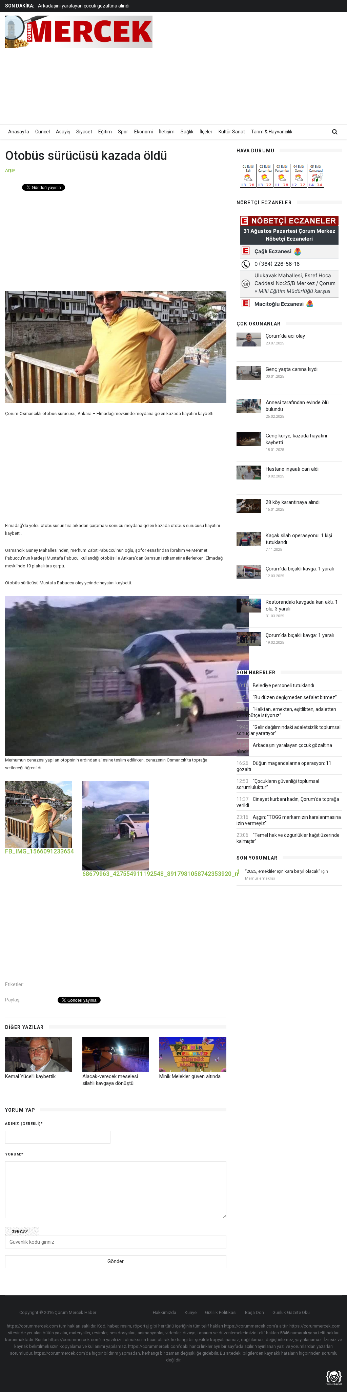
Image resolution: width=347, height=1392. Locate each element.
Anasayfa (18, 131)
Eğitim (105, 131)
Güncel (42, 131)
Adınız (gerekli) (24, 1124)
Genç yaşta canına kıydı (292, 369)
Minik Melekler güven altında (190, 1076)
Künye (191, 1312)
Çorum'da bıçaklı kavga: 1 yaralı (300, 569)
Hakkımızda (164, 1312)
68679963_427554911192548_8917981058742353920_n (160, 873)
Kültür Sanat (232, 131)
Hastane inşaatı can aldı (292, 469)
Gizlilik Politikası (221, 1312)
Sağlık (187, 131)
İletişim (167, 131)
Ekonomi (143, 131)
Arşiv (10, 170)
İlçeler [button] (206, 131)
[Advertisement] (264, 68)
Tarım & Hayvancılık (271, 131)
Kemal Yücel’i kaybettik (30, 1076)
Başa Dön (254, 1312)
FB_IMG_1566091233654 (39, 851)
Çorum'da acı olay (285, 336)
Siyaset (84, 131)
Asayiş (63, 131)
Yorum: (14, 1154)
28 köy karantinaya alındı (293, 502)
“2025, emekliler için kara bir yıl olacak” (282, 871)
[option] (132, 4)
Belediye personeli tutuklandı (283, 685)
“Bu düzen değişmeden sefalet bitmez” (295, 697)
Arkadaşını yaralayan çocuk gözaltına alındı (83, 4)
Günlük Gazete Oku (291, 1312)
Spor (123, 131)
